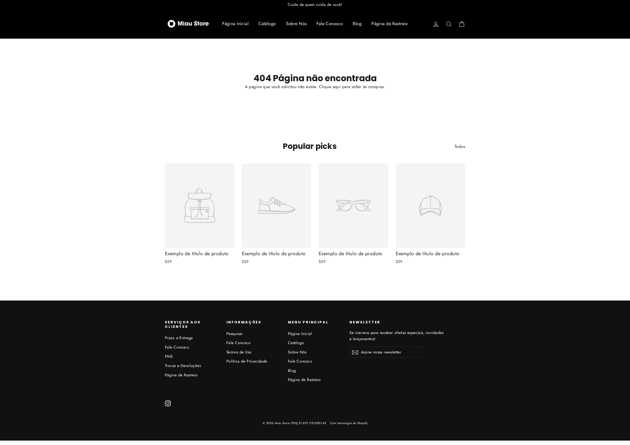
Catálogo (267, 23)
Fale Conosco (329, 23)
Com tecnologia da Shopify (348, 423)
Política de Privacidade (246, 361)
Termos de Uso (239, 352)
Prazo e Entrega (179, 338)
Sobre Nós (296, 23)
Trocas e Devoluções (183, 365)
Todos (460, 146)
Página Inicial (235, 23)
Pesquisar (234, 333)
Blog (357, 23)
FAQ (168, 356)
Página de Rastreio (389, 23)
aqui (337, 87)
